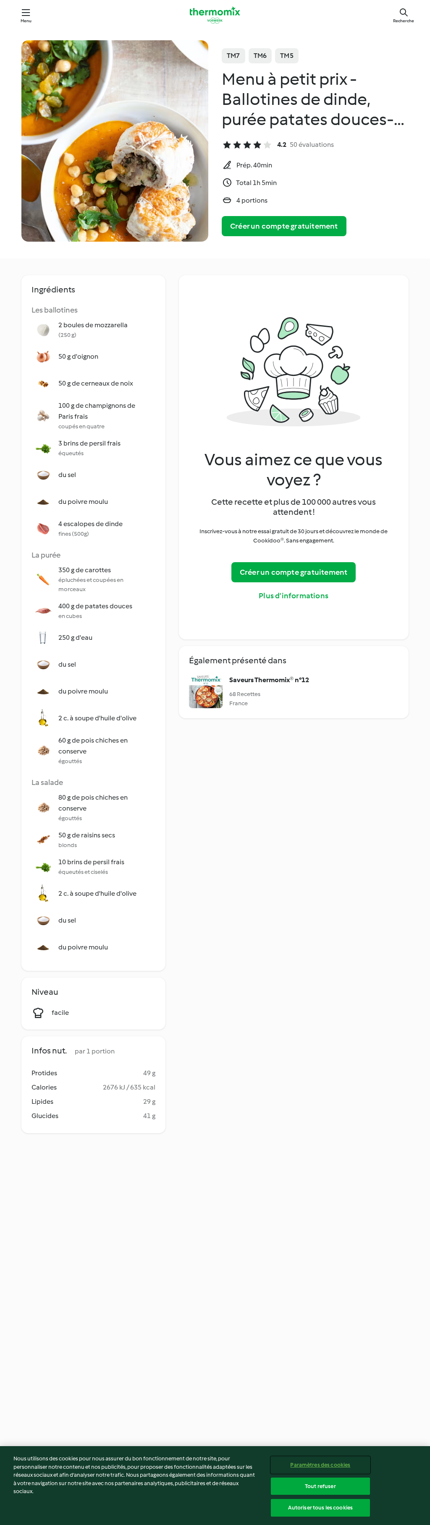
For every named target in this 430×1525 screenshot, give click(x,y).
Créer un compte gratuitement (284, 226)
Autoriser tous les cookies (320, 1507)
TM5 (287, 56)
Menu (26, 20)
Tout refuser (320, 1486)
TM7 (233, 56)
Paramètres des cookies (320, 1465)
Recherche (403, 20)
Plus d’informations (293, 595)
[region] (215, 1485)
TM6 (260, 56)
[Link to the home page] (215, 15)
